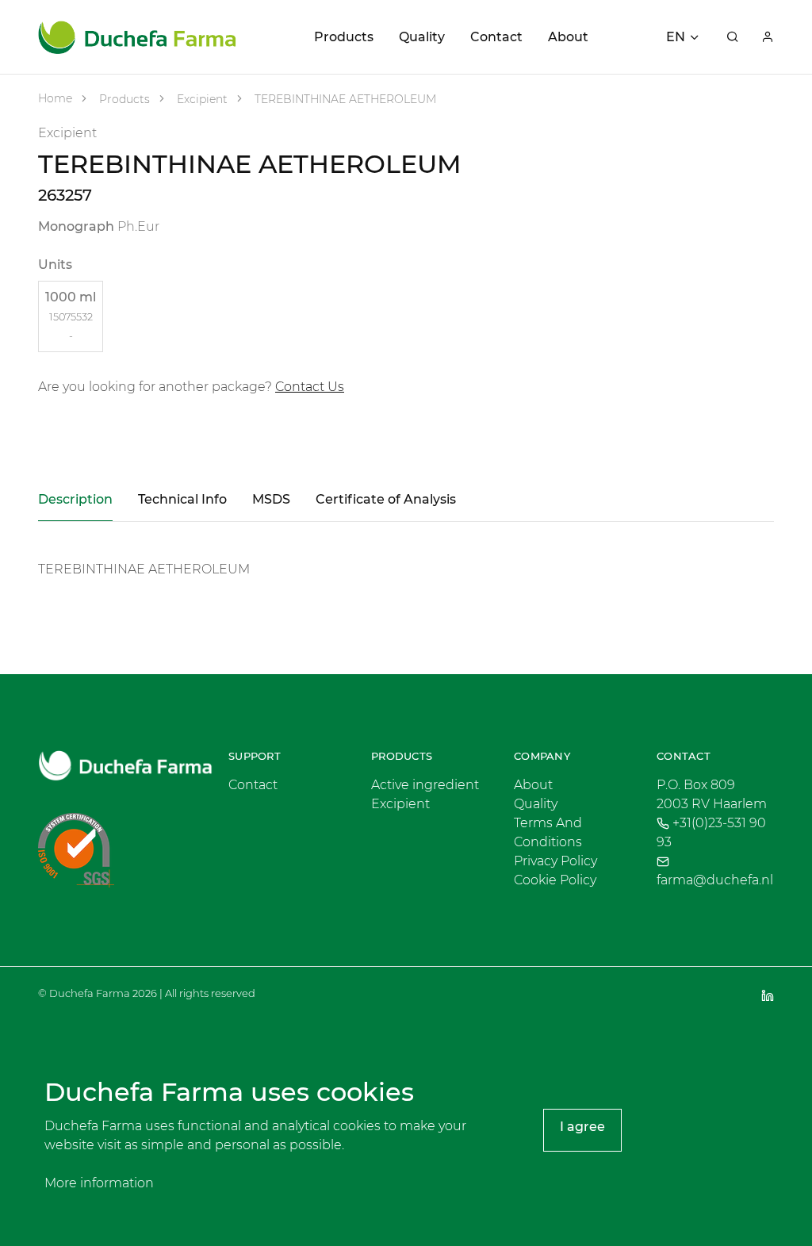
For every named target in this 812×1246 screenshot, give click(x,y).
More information (99, 1182)
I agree (582, 1126)
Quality (422, 36)
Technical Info (182, 499)
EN (675, 36)
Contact (496, 36)
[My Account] (768, 37)
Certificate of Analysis (386, 499)
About (568, 36)
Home (55, 98)
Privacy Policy (555, 860)
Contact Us (309, 386)
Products (343, 36)
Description (75, 499)
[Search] (733, 37)
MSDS (271, 499)
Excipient (201, 99)
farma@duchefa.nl (715, 880)
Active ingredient (425, 784)
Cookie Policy (555, 880)
